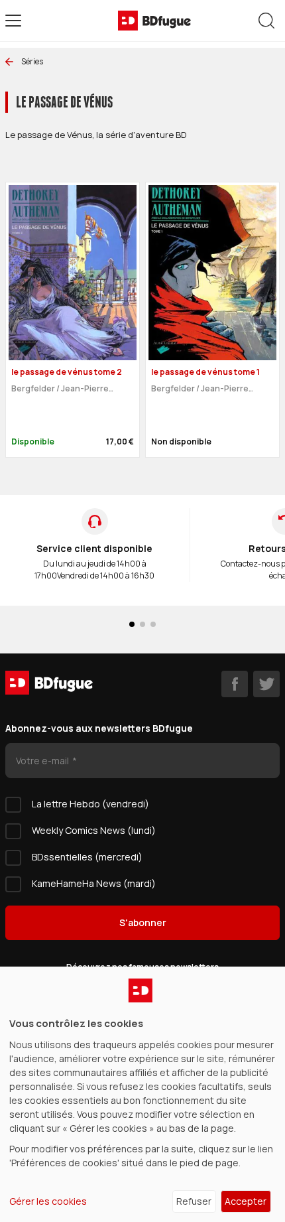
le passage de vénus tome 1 (205, 371)
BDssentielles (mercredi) (87, 856)
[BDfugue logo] (154, 21)
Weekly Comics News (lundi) (94, 830)
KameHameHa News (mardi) (94, 883)
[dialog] (142, 1094)
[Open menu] (13, 21)
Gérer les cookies (48, 1201)
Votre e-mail (43, 760)
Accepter (245, 1201)
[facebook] (234, 684)
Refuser (193, 1201)
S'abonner (142, 922)
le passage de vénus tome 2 (66, 371)
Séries (32, 61)
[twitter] (266, 684)
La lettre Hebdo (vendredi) (90, 803)
